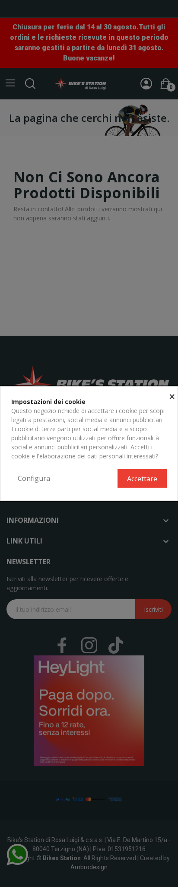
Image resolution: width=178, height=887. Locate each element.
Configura (34, 478)
